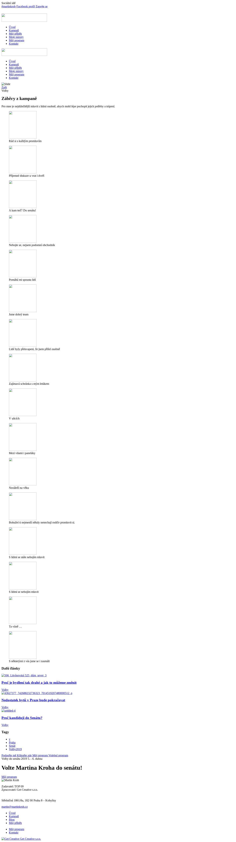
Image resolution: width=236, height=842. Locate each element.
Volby (4, 689)
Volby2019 (15, 749)
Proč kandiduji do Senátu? (21, 718)
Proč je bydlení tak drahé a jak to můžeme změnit (39, 682)
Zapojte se (42, 6)
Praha (12, 742)
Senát (12, 745)
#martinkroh (8, 6)
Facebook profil (25, 6)
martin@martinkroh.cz (14, 806)
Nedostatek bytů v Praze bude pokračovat (33, 700)
